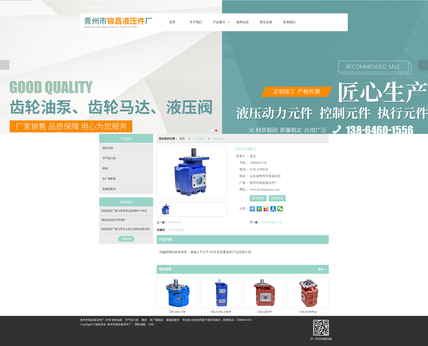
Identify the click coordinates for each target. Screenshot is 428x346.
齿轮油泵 (218, 138)
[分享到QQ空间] (259, 208)
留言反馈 (266, 22)
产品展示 (219, 22)
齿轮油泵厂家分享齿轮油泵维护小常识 (124, 210)
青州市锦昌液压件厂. (119, 324)
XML (151, 324)
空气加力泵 (109, 158)
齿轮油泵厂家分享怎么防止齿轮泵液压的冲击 (128, 229)
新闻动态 (242, 22)
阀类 (105, 168)
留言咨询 (258, 198)
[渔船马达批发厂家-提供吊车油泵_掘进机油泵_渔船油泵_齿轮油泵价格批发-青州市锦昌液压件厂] (214, 67)
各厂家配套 (109, 178)
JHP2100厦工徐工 (271, 222)
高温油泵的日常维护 (113, 219)
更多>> (322, 269)
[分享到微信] (280, 208)
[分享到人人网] (273, 208)
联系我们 (289, 22)
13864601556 (244, 319)
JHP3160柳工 (176, 229)
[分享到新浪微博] (266, 208)
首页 (172, 22)
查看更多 (126, 238)
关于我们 (195, 22)
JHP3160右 (174, 222)
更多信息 (277, 198)
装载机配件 (109, 188)
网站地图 (140, 324)
